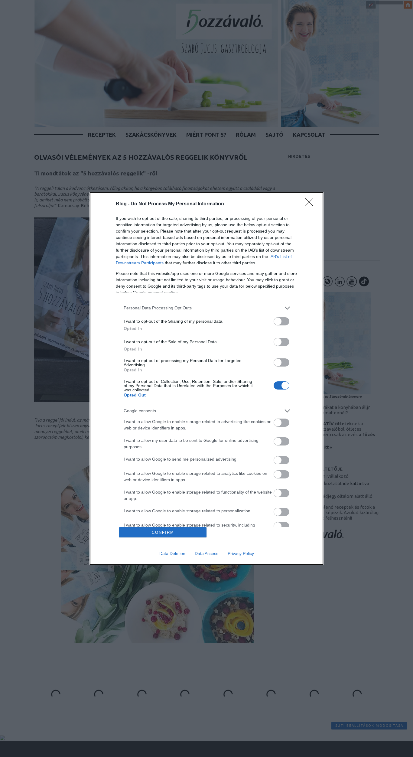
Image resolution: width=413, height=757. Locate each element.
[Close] (311, 204)
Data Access (206, 553)
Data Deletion (172, 553)
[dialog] (206, 378)
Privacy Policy (241, 553)
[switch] (281, 321)
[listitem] (206, 308)
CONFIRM (163, 532)
